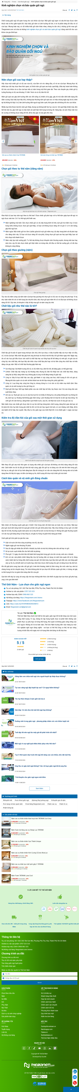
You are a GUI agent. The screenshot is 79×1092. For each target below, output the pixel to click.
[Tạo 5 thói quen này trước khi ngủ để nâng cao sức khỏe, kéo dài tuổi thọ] (8, 756)
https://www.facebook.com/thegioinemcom (28, 601)
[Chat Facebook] (75, 1077)
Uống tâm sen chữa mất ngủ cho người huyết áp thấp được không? (40, 676)
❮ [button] (3, 141)
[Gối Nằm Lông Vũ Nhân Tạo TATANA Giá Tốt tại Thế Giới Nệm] (58, 135)
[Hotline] (75, 1083)
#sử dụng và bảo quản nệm (13, 804)
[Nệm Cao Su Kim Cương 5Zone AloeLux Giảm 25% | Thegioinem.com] (6, 856)
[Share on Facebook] (69, 10)
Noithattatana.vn (46, 1035)
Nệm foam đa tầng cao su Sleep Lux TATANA (27, 830)
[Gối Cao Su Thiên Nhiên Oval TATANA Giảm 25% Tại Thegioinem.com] (20, 135)
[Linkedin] (50, 1048)
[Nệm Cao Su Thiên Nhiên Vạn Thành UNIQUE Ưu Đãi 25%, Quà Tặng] (6, 844)
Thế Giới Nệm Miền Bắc (49, 1038)
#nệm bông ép (8, 808)
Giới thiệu (5, 1026)
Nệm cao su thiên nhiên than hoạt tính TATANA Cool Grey (31, 819)
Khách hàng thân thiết (48, 996)
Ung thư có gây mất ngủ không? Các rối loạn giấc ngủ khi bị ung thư (41, 766)
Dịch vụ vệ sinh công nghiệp (11, 1014)
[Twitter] (55, 1048)
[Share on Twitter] (72, 10)
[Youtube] (39, 1048)
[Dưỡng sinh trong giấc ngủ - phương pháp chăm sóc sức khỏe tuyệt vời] (8, 722)
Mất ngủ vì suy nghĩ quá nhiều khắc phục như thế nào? (35, 744)
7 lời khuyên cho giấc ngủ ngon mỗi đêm (30, 777)
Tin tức (14, 1)
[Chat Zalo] (75, 1071)
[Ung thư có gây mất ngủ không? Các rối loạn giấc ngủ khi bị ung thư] (8, 767)
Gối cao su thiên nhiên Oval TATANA (13, 155)
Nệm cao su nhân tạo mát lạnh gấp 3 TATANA (27, 864)
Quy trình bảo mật (47, 1014)
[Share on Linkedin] (74, 10)
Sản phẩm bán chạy (9, 1016)
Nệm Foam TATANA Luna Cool (22, 876)
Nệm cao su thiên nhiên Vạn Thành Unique (26, 841)
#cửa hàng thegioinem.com (35, 804)
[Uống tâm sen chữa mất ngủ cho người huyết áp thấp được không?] (8, 678)
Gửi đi (39, 982)
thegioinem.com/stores (24, 950)
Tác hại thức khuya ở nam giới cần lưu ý (30, 699)
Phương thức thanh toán (49, 1011)
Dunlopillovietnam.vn (48, 1026)
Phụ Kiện (5, 1005)
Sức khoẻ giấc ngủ (23, 1)
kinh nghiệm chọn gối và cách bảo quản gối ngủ (44, 29)
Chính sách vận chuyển (49, 1005)
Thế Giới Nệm (20, 10)
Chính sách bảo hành (48, 1002)
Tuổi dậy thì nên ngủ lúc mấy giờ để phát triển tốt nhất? (36, 732)
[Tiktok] (34, 1048)
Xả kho (4, 1011)
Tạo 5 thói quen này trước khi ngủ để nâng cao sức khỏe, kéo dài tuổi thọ (43, 755)
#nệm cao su (52, 804)
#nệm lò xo (63, 804)
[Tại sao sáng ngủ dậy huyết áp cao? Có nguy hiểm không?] (8, 689)
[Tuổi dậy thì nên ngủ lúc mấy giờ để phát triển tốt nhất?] (8, 734)
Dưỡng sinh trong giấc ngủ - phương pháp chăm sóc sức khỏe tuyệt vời (42, 721)
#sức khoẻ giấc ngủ (22, 800)
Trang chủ (7, 1)
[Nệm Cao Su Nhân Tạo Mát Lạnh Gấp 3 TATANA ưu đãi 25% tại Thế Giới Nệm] (6, 867)
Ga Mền (4, 999)
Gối (3, 1002)
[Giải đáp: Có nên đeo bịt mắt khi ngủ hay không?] (8, 711)
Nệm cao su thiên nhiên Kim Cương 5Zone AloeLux (29, 853)
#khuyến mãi (7, 800)
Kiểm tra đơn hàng (47, 1016)
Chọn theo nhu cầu (8, 993)
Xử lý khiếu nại (46, 993)
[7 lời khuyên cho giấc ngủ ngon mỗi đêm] (8, 778)
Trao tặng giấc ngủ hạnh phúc (12, 963)
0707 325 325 (29, 591)
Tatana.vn (44, 1032)
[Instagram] (45, 1048)
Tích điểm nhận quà (8, 966)
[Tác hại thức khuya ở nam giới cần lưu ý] (8, 700)
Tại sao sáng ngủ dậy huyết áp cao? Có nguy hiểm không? (37, 688)
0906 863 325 (28, 594)
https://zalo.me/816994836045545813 (24, 604)
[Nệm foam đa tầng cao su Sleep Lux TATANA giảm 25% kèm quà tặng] (6, 833)
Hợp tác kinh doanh (48, 999)
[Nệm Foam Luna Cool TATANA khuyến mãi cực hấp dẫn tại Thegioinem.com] (6, 878)
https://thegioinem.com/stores (31, 598)
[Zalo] (24, 1048)
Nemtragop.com (46, 1029)
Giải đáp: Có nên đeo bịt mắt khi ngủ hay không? (33, 710)
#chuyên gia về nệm (58, 800)
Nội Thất (5, 1008)
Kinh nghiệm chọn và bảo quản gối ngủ (43, 1)
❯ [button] (75, 141)
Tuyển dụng (6, 1029)
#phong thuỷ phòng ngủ (40, 800)
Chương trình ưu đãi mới (10, 957)
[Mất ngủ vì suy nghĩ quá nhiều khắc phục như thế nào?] (8, 745)
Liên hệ (4, 1032)
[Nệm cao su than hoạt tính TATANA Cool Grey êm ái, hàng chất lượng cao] (6, 821)
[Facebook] (29, 1048)
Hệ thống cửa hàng (8, 1035)
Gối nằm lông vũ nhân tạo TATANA (52, 155)
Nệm (3, 996)
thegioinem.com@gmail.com (21, 607)
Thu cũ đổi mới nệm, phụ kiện (12, 960)
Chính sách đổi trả (47, 1008)
